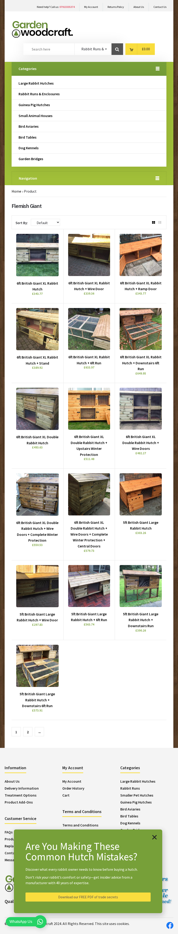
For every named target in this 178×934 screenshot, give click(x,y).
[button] (154, 837)
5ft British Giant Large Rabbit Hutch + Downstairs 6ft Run (37, 700)
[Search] (117, 49)
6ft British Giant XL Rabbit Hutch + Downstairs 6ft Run (141, 363)
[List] (159, 222)
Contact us (14, 853)
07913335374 (67, 7)
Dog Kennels (28, 148)
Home (16, 191)
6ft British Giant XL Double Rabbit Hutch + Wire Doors (140, 442)
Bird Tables (27, 137)
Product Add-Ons (19, 802)
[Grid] (153, 222)
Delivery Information (22, 788)
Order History (73, 788)
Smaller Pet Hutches (136, 795)
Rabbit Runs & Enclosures (39, 94)
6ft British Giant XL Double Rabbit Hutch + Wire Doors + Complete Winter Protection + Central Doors (89, 534)
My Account (71, 781)
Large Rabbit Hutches (36, 83)
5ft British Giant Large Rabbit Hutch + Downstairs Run (140, 620)
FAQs (9, 832)
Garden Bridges (31, 158)
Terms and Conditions (80, 825)
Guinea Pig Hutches (34, 104)
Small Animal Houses (35, 115)
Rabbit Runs (130, 788)
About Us (12, 781)
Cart (66, 795)
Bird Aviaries (28, 126)
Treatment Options (20, 795)
